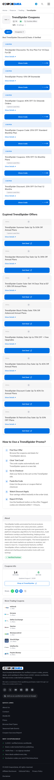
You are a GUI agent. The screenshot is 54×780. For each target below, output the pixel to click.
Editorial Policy (24, 771)
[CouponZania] (27, 668)
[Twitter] (10, 690)
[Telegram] (32, 690)
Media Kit (6, 716)
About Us (6, 707)
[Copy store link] (25, 591)
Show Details (9, 57)
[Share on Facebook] (21, 591)
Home (5, 10)
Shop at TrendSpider (25, 583)
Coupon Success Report (12, 733)
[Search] (42, 4)
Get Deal (25, 243)
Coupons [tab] (19, 32)
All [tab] (8, 32)
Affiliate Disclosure (9, 771)
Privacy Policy (37, 771)
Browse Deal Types (10, 724)
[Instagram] (5, 690)
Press (5, 720)
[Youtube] (16, 690)
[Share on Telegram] (16, 591)
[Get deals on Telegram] (36, 4)
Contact (6, 712)
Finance (13, 10)
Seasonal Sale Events (11, 728)
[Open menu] (48, 4)
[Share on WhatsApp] (12, 591)
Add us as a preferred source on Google (21, 696)
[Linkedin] (27, 690)
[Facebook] (21, 690)
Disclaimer (6, 776)
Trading (21, 10)
